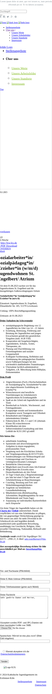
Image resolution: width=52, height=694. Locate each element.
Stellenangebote (25, 681)
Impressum (41, 681)
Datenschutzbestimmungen (13, 654)
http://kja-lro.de (9, 242)
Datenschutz (40, 685)
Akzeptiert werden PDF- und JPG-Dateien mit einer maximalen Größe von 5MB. (21, 623)
